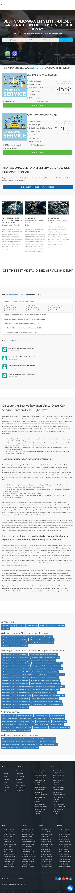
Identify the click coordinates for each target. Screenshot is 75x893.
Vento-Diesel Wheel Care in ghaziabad (40, 788)
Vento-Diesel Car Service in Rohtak (64, 831)
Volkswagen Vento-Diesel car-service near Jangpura (44, 677)
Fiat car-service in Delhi (8, 727)
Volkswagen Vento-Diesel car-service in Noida (13, 643)
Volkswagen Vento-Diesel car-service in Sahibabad (14, 645)
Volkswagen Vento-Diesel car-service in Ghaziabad (40, 643)
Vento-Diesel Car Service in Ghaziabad (40, 772)
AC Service (42, 625)
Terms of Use (48, 892)
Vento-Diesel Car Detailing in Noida (46, 865)
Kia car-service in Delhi (24, 730)
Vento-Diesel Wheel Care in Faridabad (59, 788)
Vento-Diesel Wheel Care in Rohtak (65, 845)
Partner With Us (6, 786)
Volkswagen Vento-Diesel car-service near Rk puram (15, 707)
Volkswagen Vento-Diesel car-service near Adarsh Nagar (46, 666)
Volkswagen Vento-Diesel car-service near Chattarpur (15, 689)
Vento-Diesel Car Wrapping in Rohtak (65, 855)
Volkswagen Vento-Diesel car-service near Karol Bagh (45, 689)
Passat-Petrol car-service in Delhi (10, 744)
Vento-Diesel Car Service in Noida (46, 831)
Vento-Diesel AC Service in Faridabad (59, 793)
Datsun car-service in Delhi (59, 721)
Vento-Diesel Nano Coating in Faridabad (59, 805)
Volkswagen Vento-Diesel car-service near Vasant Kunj (50, 686)
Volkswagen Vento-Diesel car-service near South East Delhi (17, 674)
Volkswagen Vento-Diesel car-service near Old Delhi (15, 683)
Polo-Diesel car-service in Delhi (28, 738)
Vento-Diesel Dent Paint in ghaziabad (40, 777)
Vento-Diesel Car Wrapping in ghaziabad (39, 799)
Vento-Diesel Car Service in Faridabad (59, 772)
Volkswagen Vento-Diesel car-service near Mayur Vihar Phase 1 (18, 686)
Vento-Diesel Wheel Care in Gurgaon (28, 845)
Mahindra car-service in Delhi (9, 718)
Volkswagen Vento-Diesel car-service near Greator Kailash (16, 695)
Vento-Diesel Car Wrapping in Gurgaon (28, 855)
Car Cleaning (21, 625)
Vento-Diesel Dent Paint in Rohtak (64, 835)
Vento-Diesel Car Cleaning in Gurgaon (28, 840)
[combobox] (17, 40)
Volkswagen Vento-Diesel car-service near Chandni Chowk (47, 663)
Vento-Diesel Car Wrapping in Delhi (9, 855)
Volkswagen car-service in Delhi (26, 721)
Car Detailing (5, 628)
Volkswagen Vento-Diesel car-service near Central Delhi (48, 669)
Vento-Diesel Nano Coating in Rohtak (64, 860)
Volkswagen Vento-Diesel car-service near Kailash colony (47, 704)
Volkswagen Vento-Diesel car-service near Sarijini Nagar (16, 663)
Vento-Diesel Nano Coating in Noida (46, 860)
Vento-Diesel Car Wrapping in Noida (46, 855)
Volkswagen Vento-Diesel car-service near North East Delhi (17, 669)
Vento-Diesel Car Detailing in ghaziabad (39, 811)
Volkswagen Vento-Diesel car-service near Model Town (45, 680)
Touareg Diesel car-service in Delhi (29, 747)
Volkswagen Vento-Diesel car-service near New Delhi (15, 672)
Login (5, 790)
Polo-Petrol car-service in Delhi (10, 738)
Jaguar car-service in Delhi (40, 727)
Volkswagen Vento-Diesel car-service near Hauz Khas (42, 660)
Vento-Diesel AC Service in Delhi (9, 850)
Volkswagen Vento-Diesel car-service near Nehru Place (45, 657)
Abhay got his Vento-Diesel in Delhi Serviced (21, 374)
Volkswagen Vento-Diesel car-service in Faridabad (14, 640)
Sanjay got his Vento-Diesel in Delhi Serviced (21, 365)
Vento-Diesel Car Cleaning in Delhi (9, 840)
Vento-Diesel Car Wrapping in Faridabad (58, 799)
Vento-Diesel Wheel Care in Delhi (10, 845)
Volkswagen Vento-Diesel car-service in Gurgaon (39, 637)
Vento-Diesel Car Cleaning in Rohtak (64, 840)
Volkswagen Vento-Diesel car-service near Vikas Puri (15, 698)
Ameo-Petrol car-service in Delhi (48, 744)
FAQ (5, 776)
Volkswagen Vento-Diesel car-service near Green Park (15, 657)
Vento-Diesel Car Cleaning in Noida (46, 840)
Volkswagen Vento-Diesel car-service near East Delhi (44, 672)
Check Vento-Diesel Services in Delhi (38, 187)
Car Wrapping (51, 625)
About (6, 773)
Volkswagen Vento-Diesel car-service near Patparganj (15, 692)
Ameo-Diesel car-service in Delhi (10, 747)
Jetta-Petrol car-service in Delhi (29, 741)
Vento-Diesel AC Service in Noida (46, 850)
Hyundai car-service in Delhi (25, 715)
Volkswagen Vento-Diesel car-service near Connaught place (49, 695)
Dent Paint (12, 625)
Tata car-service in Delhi (25, 718)
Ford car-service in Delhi (40, 718)
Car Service (19, 771)
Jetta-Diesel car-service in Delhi (47, 741)
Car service (5, 625)
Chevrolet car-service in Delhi (56, 718)
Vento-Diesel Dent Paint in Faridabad (58, 777)
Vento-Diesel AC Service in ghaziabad (40, 793)
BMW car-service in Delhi (56, 724)
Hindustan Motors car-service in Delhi (59, 727)
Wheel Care (19, 779)
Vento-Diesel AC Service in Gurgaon (28, 850)
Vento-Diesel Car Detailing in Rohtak (65, 865)
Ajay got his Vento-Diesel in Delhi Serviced (21, 348)
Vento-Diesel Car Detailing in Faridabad (58, 811)
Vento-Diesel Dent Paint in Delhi (9, 835)
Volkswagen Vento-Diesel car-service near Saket (14, 660)
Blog (5, 782)
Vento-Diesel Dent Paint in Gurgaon (27, 835)
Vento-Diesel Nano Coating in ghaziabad (40, 805)
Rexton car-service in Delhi (9, 730)
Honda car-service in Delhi (41, 715)
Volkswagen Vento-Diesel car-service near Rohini (43, 692)
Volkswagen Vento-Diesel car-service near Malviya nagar (16, 704)
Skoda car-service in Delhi (8, 724)
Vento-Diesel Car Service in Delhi (9, 831)
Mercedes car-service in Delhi (23, 727)
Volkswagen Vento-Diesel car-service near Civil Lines (15, 680)
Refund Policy (67, 892)
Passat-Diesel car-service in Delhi (29, 744)
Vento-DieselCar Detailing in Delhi (9, 865)
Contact (6, 779)
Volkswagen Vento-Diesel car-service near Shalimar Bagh (47, 701)
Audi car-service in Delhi (41, 724)
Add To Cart (37, 105)
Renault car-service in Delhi (9, 721)
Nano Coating (60, 625)
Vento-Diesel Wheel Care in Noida (47, 845)
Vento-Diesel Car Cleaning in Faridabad (58, 783)
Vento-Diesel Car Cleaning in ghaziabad (39, 783)
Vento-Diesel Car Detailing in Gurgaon (28, 865)
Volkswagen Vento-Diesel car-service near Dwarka (14, 654)
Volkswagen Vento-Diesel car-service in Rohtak (41, 640)
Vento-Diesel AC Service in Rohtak (64, 850)
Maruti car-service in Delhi (8, 715)
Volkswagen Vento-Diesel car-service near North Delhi (15, 666)
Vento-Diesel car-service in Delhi (10, 741)
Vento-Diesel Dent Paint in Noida (46, 835)
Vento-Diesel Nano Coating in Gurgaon (28, 860)
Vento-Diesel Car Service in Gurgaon (28, 831)
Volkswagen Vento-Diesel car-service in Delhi (13, 637)
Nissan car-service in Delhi (43, 721)
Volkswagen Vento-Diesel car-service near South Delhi (43, 654)
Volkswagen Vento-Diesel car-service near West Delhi (15, 677)
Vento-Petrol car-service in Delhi (46, 738)
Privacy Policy (57, 892)
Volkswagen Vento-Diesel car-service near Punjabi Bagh (16, 701)
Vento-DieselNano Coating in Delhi (9, 860)
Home (6, 771)
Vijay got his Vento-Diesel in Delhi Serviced (21, 357)
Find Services (66, 40)
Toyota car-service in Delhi (57, 715)
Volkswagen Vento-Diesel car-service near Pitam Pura (44, 698)
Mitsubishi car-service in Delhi (25, 724)
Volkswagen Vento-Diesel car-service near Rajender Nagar (45, 683)
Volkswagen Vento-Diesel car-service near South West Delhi (49, 674)
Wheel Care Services (32, 625)
